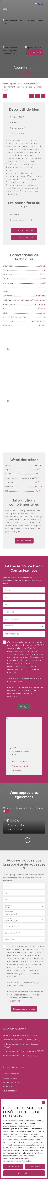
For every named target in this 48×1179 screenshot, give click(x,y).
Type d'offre (8, 905)
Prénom (8, 590)
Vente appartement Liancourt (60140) (20, 1055)
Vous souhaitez (9, 625)
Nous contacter (10, 1090)
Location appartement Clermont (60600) (21, 1039)
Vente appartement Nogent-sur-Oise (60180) (23, 1051)
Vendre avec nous (11, 1082)
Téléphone (9, 612)
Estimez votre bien (11, 1073)
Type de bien (8, 912)
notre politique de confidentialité (17, 1161)
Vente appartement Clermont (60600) (20, 1035)
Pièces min (9, 939)
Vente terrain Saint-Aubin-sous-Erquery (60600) (20, 1045)
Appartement (16, 83)
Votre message (12, 634)
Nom (7, 597)
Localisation (8, 918)
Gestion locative (10, 1086)
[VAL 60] (40, 9)
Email (7, 604)
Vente (5, 83)
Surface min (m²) (12, 933)
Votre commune (12, 619)
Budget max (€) (12, 926)
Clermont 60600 (31, 83)
